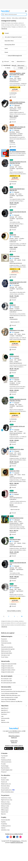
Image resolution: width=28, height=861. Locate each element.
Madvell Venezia (13, 492)
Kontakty (3, 758)
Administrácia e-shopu (6, 798)
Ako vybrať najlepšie (6, 676)
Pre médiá (3, 764)
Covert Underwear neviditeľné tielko (9, 693)
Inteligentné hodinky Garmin (7, 672)
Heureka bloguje (4, 766)
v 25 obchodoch (13, 578)
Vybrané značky (5, 661)
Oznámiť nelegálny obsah (6, 770)
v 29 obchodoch (13, 553)
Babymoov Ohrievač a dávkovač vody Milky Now (11, 701)
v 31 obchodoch (13, 297)
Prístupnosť (3, 772)
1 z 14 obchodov (13, 419)
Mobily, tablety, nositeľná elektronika (19, 18)
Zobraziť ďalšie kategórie (14, 55)
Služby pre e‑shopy (5, 802)
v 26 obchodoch (13, 204)
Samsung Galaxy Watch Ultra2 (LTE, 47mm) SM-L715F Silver (18, 400)
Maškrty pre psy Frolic (6, 651)
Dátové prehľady (5, 808)
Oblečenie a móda (5, 722)
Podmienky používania (6, 760)
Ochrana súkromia (5, 788)
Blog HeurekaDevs (5, 768)
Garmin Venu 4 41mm (14, 256)
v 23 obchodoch (13, 463)
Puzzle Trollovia (4, 657)
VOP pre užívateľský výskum (7, 792)
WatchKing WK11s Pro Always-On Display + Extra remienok (17, 127)
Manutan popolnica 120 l (6, 689)
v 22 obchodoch (13, 392)
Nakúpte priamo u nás (6, 784)
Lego (2, 716)
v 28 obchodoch (13, 117)
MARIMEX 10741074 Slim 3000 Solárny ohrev (10, 695)
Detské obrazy (4, 641)
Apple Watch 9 (4, 710)
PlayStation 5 (4, 714)
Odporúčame (4, 706)
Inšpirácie (3, 828)
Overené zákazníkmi (5, 820)
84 (21, 616)
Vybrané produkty (6, 687)
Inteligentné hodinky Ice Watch (8, 670)
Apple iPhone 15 (4, 708)
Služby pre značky (5, 806)
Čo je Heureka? (4, 756)
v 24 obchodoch (13, 227)
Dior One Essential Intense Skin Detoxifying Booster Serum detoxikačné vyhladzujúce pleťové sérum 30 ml (14, 691)
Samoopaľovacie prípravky (7, 647)
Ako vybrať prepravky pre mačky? (8, 683)
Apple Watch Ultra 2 (5, 712)
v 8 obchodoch (13, 532)
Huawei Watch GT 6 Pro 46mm (17, 330)
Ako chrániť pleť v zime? (6, 678)
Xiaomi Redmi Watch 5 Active (16, 518)
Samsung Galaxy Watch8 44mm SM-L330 (18, 212)
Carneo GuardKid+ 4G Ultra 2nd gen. (17, 427)
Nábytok (3, 720)
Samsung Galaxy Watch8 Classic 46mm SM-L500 (17, 189)
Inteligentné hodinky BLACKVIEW (8, 664)
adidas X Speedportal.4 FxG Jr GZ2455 (9, 697)
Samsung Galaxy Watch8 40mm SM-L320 (18, 563)
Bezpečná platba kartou (6, 790)
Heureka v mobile (5, 780)
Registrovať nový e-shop (6, 800)
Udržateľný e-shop (5, 830)
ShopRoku (3, 822)
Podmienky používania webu (16, 842)
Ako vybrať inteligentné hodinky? (17, 152)
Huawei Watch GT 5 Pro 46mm (17, 449)
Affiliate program (4, 810)
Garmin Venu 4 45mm (14, 471)
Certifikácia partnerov (6, 826)
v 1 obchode (12, 142)
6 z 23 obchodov (13, 181)
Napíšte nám (14, 737)
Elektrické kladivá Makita (6, 653)
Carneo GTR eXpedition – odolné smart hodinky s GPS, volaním (17, 73)
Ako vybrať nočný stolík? (6, 681)
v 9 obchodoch (13, 442)
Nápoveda (3, 814)
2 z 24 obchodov (13, 274)
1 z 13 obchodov (13, 347)
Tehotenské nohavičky (6, 643)
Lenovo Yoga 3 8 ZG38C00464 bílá (8, 699)
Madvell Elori (13, 305)
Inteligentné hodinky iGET (7, 666)
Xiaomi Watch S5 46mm (15, 539)
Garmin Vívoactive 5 (14, 378)
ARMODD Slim (13, 235)
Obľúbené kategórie (6, 636)
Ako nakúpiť (3, 778)
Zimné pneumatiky (5, 718)
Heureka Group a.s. (16, 841)
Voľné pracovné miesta (6, 762)
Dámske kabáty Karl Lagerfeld (7, 649)
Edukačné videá (4, 812)
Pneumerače (4, 639)
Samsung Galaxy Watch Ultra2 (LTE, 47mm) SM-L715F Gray (18, 162)
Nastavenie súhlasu (5, 786)
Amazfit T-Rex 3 (13, 585)
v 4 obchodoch (13, 249)
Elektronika (8, 18)
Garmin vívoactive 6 (14, 356)
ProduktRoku (4, 824)
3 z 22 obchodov (13, 93)
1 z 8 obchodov (13, 604)
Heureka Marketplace (6, 804)
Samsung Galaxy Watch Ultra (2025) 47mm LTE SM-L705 (18, 282)
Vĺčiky (2, 645)
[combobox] (14, 14)
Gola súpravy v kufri (5, 655)
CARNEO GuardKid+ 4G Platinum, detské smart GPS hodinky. (17, 102)
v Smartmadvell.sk (14, 319)
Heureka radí (4, 782)
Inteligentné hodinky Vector (7, 668)
